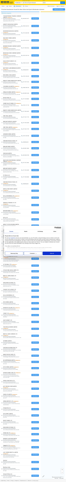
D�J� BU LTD (6, 445)
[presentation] (6, 13)
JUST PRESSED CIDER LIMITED (10, 386)
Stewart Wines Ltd (7, 474)
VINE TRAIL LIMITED (7, 116)
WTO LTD (5, 217)
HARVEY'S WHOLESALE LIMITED (10, 24)
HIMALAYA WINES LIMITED (9, 92)
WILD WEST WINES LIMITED (9, 38)
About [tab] (54, 231)
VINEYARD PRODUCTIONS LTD (10, 141)
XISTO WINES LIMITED (8, 367)
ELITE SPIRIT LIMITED (8, 413)
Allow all (52, 253)
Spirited (5, 460)
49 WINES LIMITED (7, 341)
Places (26, 6)
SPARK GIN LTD (6, 433)
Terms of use (56, 478)
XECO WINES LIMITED (8, 302)
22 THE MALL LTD (7, 264)
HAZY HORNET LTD (7, 320)
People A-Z (17, 480)
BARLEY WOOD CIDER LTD (9, 354)
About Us (29, 480)
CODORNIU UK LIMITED (8, 86)
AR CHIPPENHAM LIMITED (9, 360)
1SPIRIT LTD (6, 313)
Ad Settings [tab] (40, 231)
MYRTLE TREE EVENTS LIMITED (10, 189)
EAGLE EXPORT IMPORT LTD (9, 61)
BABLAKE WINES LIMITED (9, 146)
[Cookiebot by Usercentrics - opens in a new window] (55, 228)
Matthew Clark (6, 467)
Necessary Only (14, 253)
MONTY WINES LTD (7, 420)
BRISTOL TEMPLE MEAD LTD (9, 275)
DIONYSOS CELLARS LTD (9, 307)
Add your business (58, 9)
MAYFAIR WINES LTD (8, 210)
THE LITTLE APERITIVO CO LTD (10, 256)
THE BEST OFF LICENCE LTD (9, 289)
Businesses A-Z (23, 480)
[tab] (6, 13)
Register (62, 6)
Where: (44, 0)
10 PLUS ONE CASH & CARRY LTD (10, 270)
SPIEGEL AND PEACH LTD (9, 380)
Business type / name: (26, 0)
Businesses (18, 6)
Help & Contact (51, 6)
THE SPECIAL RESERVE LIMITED (10, 327)
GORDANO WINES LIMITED (9, 134)
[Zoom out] (62, 472)
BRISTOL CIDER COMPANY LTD (10, 334)
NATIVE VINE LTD (7, 97)
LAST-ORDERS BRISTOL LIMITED (10, 452)
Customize (32, 253)
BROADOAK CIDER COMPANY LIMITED (11, 53)
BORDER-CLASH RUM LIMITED (10, 438)
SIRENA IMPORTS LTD (8, 401)
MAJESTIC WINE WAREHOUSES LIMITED (12, 80)
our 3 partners (12, 237)
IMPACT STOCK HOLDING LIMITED (11, 224)
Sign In (58, 6)
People (10, 6)
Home (3, 6)
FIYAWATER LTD (7, 408)
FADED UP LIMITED (7, 394)
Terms (8, 480)
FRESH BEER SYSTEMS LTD (9, 282)
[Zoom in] (62, 469)
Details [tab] (25, 231)
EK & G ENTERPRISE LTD (8, 196)
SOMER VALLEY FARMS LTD (9, 103)
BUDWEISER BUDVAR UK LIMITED (10, 31)
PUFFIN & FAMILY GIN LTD (9, 372)
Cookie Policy (3, 480)
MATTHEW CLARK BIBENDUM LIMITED (12, 68)
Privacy (12, 480)
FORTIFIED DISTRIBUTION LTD (10, 347)
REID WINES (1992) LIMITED (9, 75)
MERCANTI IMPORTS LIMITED (9, 121)
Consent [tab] (11, 231)
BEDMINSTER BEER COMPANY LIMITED (12, 46)
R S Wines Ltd (6, 175)
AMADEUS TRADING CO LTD (9, 202)
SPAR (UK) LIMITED (7, 153)
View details (35, 18)
